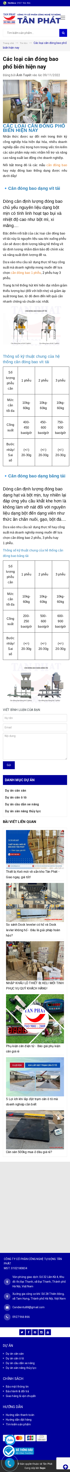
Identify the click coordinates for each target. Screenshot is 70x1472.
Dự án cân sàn (15, 790)
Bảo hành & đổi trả (17, 1391)
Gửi (9, 765)
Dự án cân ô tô (16, 797)
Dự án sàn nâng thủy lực (23, 811)
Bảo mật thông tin (17, 1386)
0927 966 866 (23, 3)
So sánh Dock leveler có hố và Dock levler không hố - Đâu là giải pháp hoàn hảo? (33, 930)
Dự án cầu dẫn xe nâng (22, 804)
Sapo (43, 1468)
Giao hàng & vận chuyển (21, 1396)
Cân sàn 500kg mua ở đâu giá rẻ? (29, 1152)
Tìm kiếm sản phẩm (18, 1424)
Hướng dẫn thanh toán (20, 1414)
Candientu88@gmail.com (28, 1307)
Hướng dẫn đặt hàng (19, 1419)
